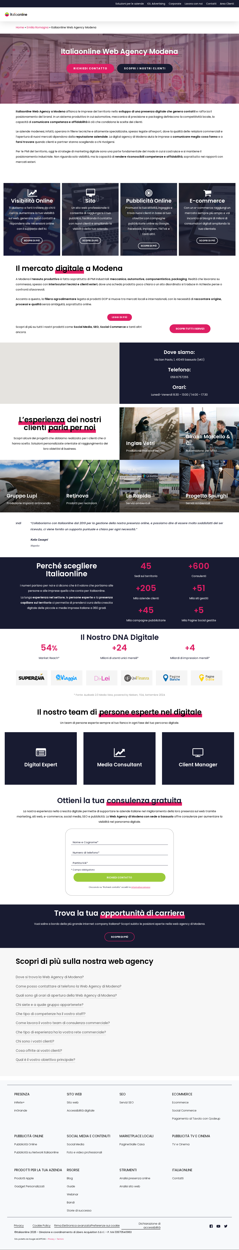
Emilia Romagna (37, 27)
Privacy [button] (19, 1232)
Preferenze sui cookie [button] (105, 1232)
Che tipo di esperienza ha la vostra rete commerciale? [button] (61, 1038)
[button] (32, 240)
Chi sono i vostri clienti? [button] (35, 1047)
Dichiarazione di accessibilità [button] (149, 1232)
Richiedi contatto (90, 68)
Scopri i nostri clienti (145, 68)
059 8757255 (179, 377)
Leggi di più (119, 317)
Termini (60, 1245)
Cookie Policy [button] (42, 1232)
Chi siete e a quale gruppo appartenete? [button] (49, 1011)
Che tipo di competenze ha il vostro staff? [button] (51, 1020)
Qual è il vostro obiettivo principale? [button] (45, 1066)
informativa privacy (140, 893)
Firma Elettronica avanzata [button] (72, 1232)
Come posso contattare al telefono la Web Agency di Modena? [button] (68, 992)
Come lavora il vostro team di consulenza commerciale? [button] (63, 1029)
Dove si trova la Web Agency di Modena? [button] (50, 983)
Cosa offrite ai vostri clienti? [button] (39, 1057)
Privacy (51, 1245)
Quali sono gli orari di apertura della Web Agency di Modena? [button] (66, 1001)
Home (20, 27)
